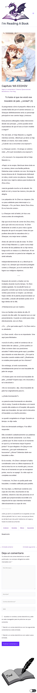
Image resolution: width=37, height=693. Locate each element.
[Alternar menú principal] (33, 13)
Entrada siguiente (30, 547)
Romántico (5, 91)
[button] (33, 690)
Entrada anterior (6, 547)
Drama (18, 89)
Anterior (6, 528)
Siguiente (30, 528)
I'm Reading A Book (15, 23)
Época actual (26, 89)
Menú (22, 528)
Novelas (14, 528)
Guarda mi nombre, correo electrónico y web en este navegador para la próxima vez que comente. (17, 619)
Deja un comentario (8, 89)
